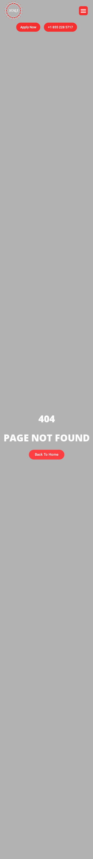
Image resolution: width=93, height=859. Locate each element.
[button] (83, 10)
